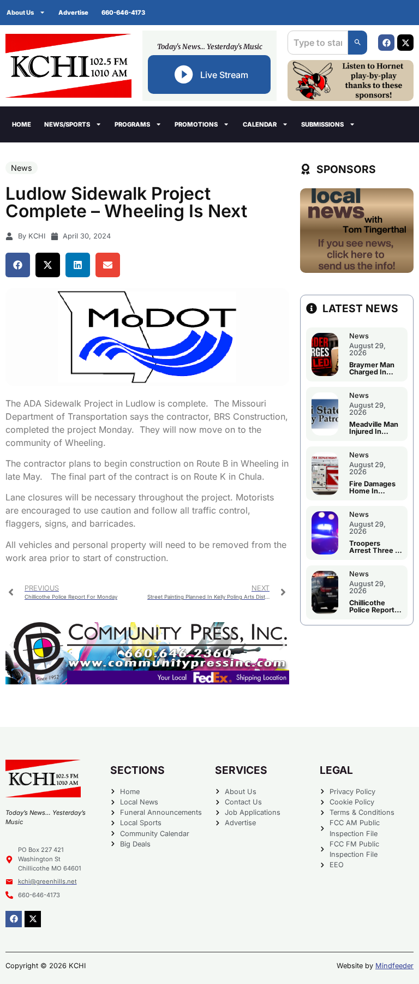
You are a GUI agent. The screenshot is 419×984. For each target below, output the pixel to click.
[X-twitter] (405, 42)
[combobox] (318, 43)
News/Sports (67, 124)
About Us (20, 12)
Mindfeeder (394, 966)
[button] (17, 265)
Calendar (260, 124)
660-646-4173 (123, 12)
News (21, 167)
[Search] (357, 43)
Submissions (322, 124)
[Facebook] (386, 42)
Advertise (73, 12)
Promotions (196, 124)
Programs (132, 124)
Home (21, 124)
